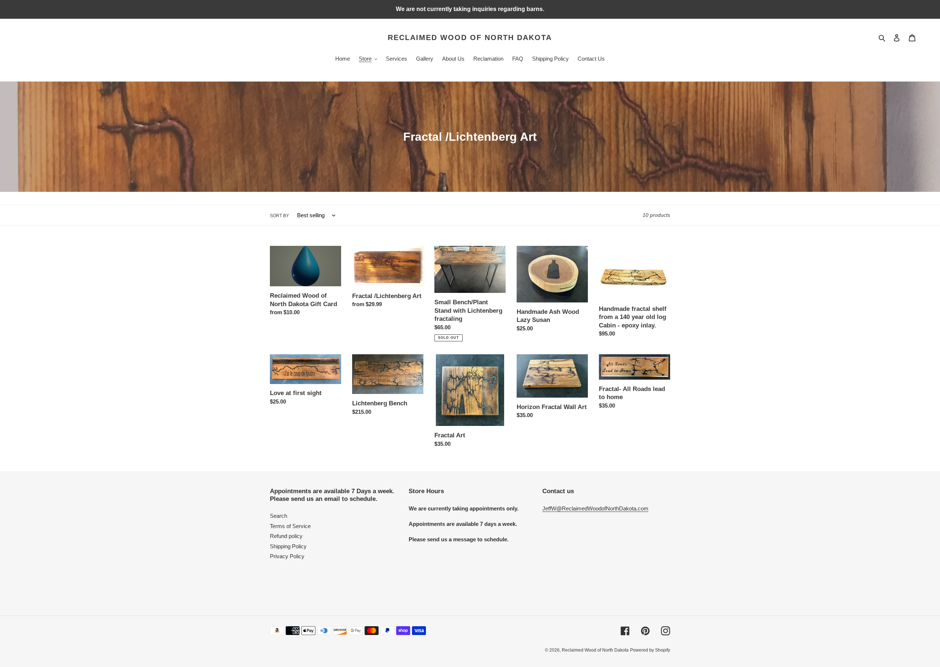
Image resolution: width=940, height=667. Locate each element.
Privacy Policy (287, 556)
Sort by (279, 215)
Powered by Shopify (650, 650)
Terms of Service (290, 526)
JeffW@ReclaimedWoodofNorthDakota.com (595, 508)
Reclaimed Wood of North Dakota (470, 37)
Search (278, 516)
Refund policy (286, 536)
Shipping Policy (288, 546)
